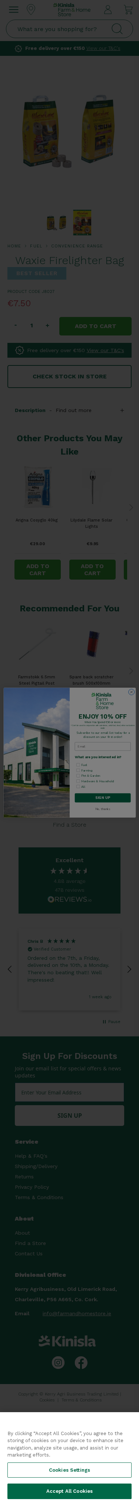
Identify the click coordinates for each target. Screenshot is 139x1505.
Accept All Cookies (69, 1491)
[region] (69, 1458)
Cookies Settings (69, 1470)
